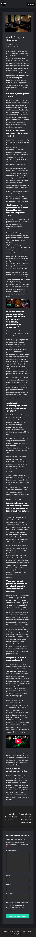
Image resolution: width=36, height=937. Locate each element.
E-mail (9, 884)
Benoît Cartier (13, 47)
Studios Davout (21, 931)
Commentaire (12, 851)
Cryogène (9, 800)
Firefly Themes (19, 934)
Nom (8, 875)
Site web (9, 894)
